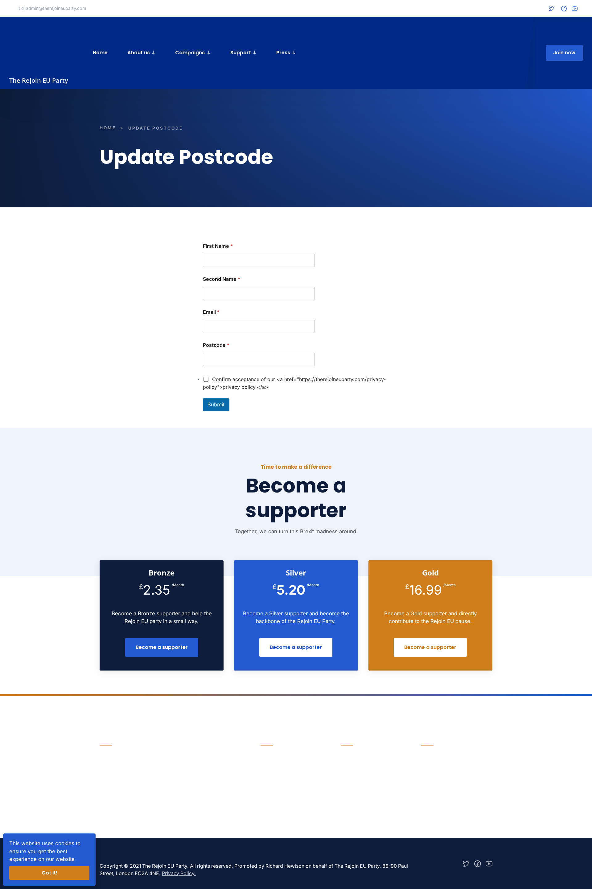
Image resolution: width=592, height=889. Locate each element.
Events (268, 781)
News (267, 769)
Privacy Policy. (179, 873)
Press (283, 52)
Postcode (216, 345)
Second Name (221, 279)
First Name (218, 246)
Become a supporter (162, 647)
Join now (564, 52)
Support (240, 52)
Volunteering (355, 781)
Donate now (115, 785)
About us (138, 52)
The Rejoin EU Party (38, 80)
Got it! (49, 872)
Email (211, 312)
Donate (349, 769)
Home (100, 52)
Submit (216, 404)
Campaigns (190, 52)
